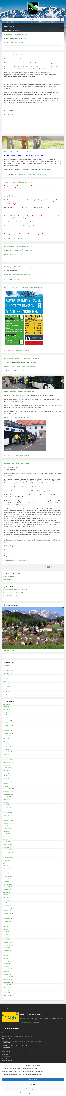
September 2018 (7, 950)
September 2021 (7, 857)
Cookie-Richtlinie (24, 1093)
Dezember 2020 (7, 881)
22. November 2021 (11, 371)
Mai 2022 (5, 836)
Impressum (43, 1093)
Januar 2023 (6, 815)
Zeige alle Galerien (8, 650)
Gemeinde (17, 131)
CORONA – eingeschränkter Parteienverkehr (18, 182)
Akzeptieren (33, 1079)
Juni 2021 (5, 865)
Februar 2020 (6, 908)
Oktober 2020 (6, 887)
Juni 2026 (5, 709)
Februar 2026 (6, 720)
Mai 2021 (5, 868)
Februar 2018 (6, 969)
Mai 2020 (5, 900)
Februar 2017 (6, 995)
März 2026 (6, 717)
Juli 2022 (5, 831)
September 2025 (7, 733)
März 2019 (6, 937)
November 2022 (7, 820)
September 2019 (7, 921)
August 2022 (6, 828)
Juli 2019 (5, 926)
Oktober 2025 (6, 730)
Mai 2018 (5, 961)
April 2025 (5, 746)
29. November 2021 (11, 350)
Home (5, 30)
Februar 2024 (6, 781)
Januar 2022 (6, 847)
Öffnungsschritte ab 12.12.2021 (13, 254)
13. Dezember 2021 (11, 259)
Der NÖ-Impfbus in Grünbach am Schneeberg (19, 391)
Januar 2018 (6, 971)
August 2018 (6, 953)
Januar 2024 (6, 783)
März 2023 (6, 810)
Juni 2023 (5, 802)
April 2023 (5, 807)
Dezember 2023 (7, 786)
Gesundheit (17, 47)
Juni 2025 (5, 741)
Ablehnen (33, 1084)
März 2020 (6, 905)
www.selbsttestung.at (35, 102)
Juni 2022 (5, 834)
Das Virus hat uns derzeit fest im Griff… (17, 463)
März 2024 (6, 778)
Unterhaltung (6, 689)
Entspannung (6, 665)
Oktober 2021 (6, 855)
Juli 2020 (5, 894)
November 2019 (7, 916)
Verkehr (44, 174)
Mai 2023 (5, 805)
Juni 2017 (5, 987)
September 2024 (7, 765)
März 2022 (6, 842)
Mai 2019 (5, 932)
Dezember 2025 (7, 725)
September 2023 (7, 794)
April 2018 (5, 963)
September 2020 (7, 889)
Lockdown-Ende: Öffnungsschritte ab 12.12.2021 (19, 246)
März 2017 (6, 992)
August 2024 (6, 767)
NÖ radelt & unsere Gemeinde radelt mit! (17, 152)
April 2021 (5, 871)
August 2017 (6, 985)
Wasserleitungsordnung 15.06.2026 (14, 589)
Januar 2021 (6, 879)
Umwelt (40, 174)
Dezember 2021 (7, 850)
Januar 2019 (6, 940)
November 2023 (7, 789)
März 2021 (6, 873)
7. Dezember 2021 (10, 279)
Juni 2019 (5, 929)
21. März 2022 (9, 131)
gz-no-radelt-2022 (47, 169)
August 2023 (6, 797)
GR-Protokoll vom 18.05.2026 (12, 592)
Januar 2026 (6, 722)
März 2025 (6, 749)
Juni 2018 (5, 958)
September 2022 (7, 826)
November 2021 (7, 852)
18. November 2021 (11, 455)
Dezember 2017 (7, 974)
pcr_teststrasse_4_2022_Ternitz (13, 42)
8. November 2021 (10, 560)
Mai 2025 (5, 744)
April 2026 (5, 714)
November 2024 (7, 759)
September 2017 (7, 982)
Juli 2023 (5, 799)
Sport (35, 174)
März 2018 (6, 966)
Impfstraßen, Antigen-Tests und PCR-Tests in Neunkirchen (23, 287)
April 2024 (5, 775)
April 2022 (5, 839)
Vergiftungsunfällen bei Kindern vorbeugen (18, 267)
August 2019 (6, 924)
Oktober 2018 (6, 947)
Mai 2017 (5, 990)
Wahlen (5, 694)
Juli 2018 (5, 955)
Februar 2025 (6, 752)
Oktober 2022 (6, 823)
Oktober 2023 (6, 791)
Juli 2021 (5, 863)
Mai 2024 (5, 773)
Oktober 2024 (6, 762)
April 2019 (5, 934)
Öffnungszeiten (7, 579)
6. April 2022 (9, 47)
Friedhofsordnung (9, 595)
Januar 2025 (6, 754)
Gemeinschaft (23, 174)
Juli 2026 (5, 707)
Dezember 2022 (7, 818)
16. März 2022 (9, 174)
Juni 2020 (5, 897)
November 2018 (7, 945)
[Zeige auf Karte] (62, 19)
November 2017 (7, 977)
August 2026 (6, 704)
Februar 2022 (6, 844)
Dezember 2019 (7, 913)
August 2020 (6, 892)
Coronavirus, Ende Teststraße (13, 55)
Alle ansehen (7, 598)
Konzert (5, 676)
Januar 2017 (6, 998)
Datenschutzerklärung (34, 1093)
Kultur (5, 678)
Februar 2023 (6, 812)
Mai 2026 (5, 712)
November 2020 (7, 884)
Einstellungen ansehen (33, 1089)
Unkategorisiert (7, 686)
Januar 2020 (6, 910)
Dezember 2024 (7, 757)
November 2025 (7, 728)
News (10, 30)
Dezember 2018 (7, 942)
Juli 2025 (5, 738)
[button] (63, 1065)
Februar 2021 (6, 876)
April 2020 (5, 902)
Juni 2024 (5, 770)
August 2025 (6, 736)
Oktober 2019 (6, 918)
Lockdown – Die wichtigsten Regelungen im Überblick (21, 358)
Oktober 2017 (6, 979)
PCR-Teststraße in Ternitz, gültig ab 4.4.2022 (18, 34)
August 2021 (6, 860)
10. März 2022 (9, 238)
